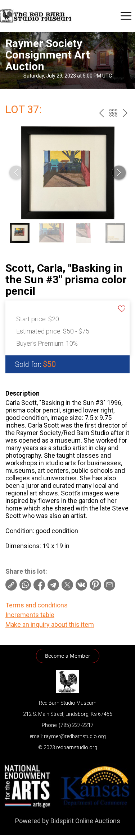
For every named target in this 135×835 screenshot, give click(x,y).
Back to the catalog (113, 112)
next (125, 112)
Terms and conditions (36, 605)
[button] (119, 172)
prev (101, 112)
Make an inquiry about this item (49, 624)
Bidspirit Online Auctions (85, 821)
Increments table (29, 615)
